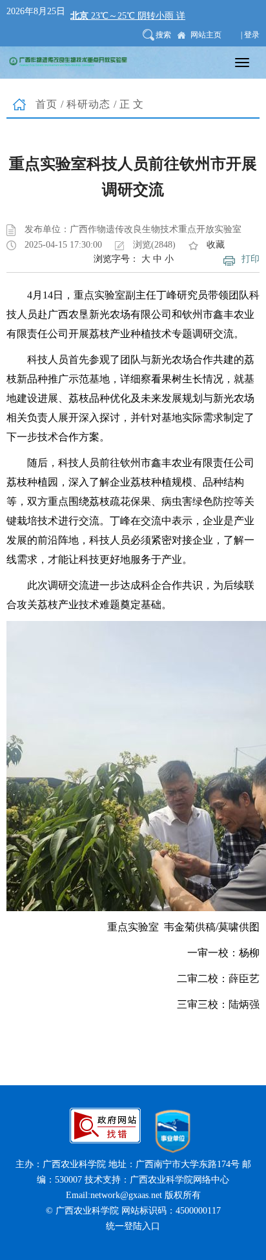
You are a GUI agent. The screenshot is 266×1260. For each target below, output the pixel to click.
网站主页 (205, 34)
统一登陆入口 (133, 1226)
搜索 (163, 34)
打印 (250, 259)
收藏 (216, 245)
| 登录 (250, 34)
